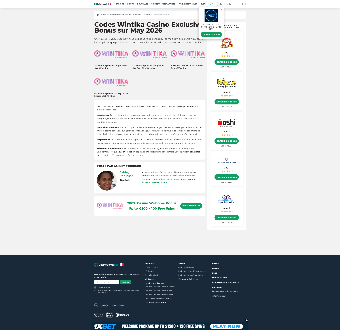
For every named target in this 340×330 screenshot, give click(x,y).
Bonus (130, 4)
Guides (154, 4)
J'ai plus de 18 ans (104, 287)
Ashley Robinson (127, 174)
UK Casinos (149, 279)
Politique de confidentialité (190, 275)
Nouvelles (142, 4)
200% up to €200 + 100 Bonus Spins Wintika (187, 66)
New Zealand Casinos (154, 283)
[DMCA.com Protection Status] (105, 305)
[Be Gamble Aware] (99, 315)
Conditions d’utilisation (188, 279)
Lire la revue (227, 67)
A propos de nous (186, 267)
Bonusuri (137, 14)
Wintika (148, 14)
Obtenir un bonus (211, 34)
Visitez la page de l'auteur (154, 182)
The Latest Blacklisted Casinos (158, 299)
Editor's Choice (151, 267)
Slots (204, 4)
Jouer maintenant (191, 206)
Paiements (184, 4)
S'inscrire (125, 282)
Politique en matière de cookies (192, 271)
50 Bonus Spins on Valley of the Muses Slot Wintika (111, 94)
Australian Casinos (153, 275)
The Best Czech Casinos (156, 302)
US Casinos (149, 271)
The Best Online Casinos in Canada (160, 287)
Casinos (120, 4)
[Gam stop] (109, 314)
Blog (194, 4)
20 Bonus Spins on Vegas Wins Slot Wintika (111, 66)
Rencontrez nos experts (225, 282)
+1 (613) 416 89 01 (219, 296)
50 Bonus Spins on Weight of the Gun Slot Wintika (148, 66)
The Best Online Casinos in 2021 (158, 291)
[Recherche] (242, 4)
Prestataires (168, 4)
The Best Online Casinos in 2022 (159, 295)
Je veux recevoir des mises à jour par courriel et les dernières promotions (118, 291)
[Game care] (122, 315)
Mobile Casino (219, 278)
